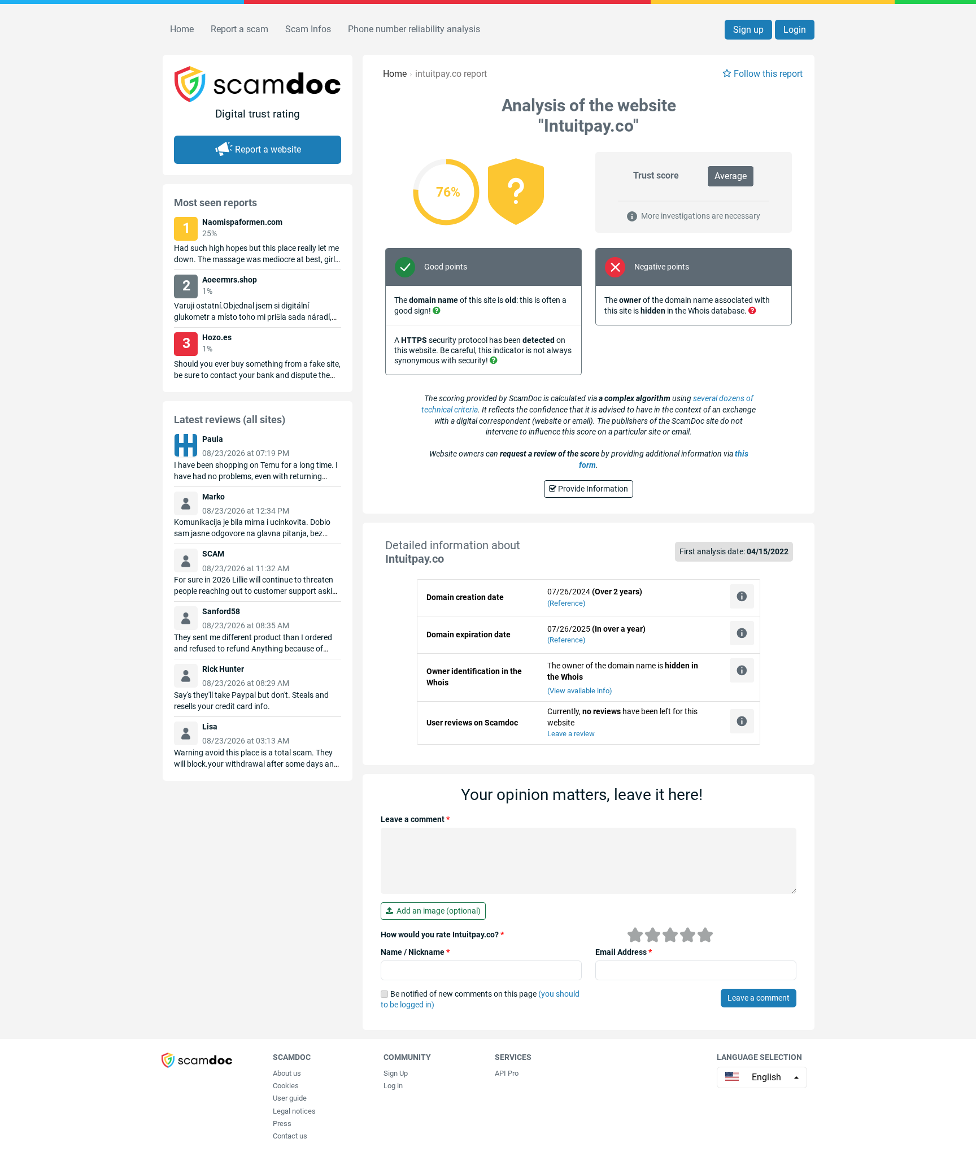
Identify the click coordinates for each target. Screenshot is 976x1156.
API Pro (506, 1073)
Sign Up (396, 1073)
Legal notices (294, 1111)
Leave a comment (415, 819)
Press (282, 1123)
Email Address (623, 952)
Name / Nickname (415, 952)
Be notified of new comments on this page (480, 999)
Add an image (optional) (437, 910)
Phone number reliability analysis (414, 29)
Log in (393, 1085)
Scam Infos (308, 29)
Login (794, 29)
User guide (290, 1098)
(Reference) (566, 603)
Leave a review (571, 733)
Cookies (286, 1085)
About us (287, 1073)
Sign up (748, 29)
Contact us (290, 1136)
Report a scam (239, 29)
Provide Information (592, 488)
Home (182, 29)
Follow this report (768, 73)
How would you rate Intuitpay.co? (442, 934)
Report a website (268, 149)
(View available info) (579, 690)
